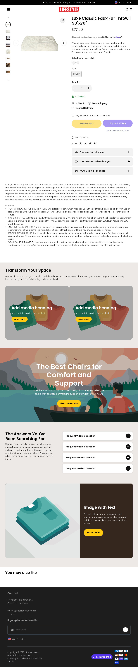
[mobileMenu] (8, 9)
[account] (131, 9)
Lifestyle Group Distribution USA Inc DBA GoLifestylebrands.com (23, 655)
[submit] (125, 629)
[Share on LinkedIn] (95, 143)
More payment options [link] (118, 130)
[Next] (63, 43)
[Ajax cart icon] (127, 9)
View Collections (69, 403)
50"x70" (76, 74)
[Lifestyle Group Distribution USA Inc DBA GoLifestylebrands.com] (69, 9)
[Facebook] (80, 143)
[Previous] (16, 43)
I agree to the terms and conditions (92, 115)
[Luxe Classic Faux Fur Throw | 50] (63, 20)
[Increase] (88, 88)
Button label (19, 319)
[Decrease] (75, 88)
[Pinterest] (90, 143)
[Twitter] (85, 143)
